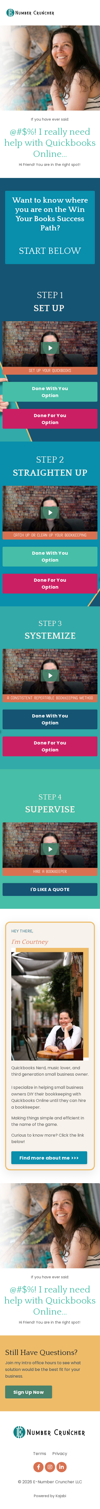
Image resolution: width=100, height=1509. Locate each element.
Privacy (59, 1454)
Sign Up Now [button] (28, 1392)
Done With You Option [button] (50, 392)
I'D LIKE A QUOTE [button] (50, 889)
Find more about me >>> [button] (49, 1158)
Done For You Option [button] (50, 746)
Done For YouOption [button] (50, 419)
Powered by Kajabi (50, 1495)
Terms (39, 1454)
